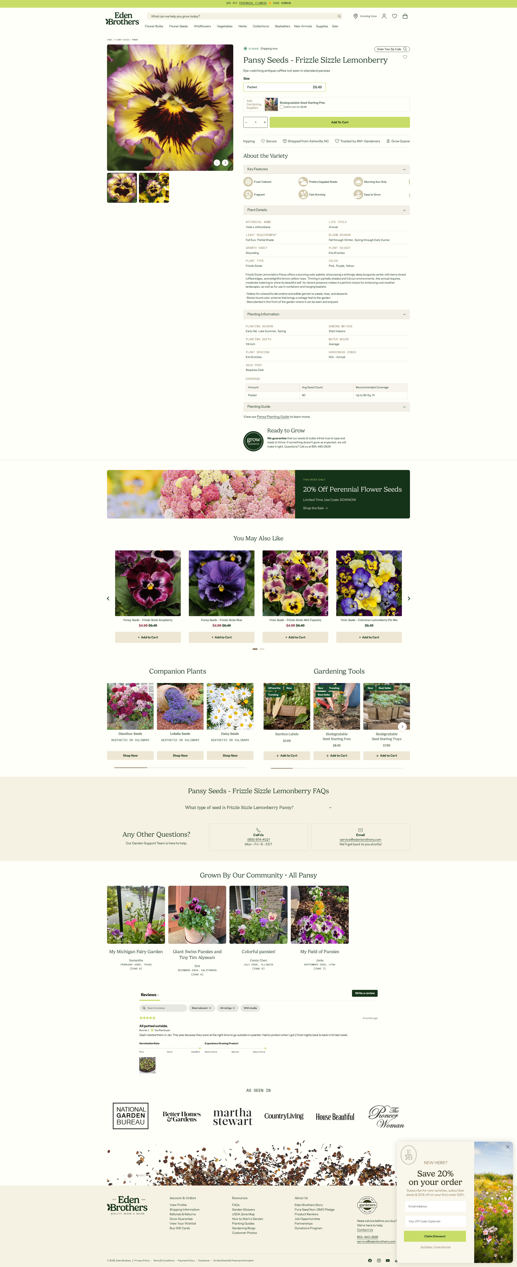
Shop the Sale (313, 508)
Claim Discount (435, 1236)
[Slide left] (217, 162)
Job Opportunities (307, 1219)
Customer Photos (244, 1233)
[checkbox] (250, 1008)
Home (109, 39)
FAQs (236, 1205)
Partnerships (304, 1223)
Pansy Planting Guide (273, 417)
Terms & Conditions (163, 1260)
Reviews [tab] (150, 994)
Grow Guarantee (181, 1219)
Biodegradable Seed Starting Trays (386, 736)
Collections (261, 26)
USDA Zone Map (243, 1214)
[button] (155, 26)
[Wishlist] (394, 16)
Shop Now (130, 755)
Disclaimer (204, 1260)
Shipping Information (185, 1209)
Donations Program (308, 1228)
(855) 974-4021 (258, 839)
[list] (258, 837)
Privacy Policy (142, 1260)
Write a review (365, 993)
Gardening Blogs (243, 1228)
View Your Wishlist (183, 1223)
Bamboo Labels (286, 734)
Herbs (243, 26)
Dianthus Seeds (130, 734)
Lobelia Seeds (180, 734)
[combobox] (244, 16)
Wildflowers (202, 26)
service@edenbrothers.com (360, 839)
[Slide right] (225, 162)
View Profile (178, 1205)
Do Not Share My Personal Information (233, 1260)
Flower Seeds (178, 26)
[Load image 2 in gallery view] (154, 188)
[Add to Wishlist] (405, 56)
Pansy (135, 39)
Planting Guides (243, 1223)
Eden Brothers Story (309, 1205)
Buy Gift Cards (180, 1228)
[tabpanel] (258, 1039)
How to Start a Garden (247, 1219)
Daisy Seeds (230, 734)
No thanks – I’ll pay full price (436, 1247)
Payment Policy (186, 1260)
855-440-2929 (367, 1237)
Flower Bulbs (154, 26)
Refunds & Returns (183, 1214)
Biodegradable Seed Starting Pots (337, 736)
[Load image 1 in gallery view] (122, 188)
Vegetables (224, 26)
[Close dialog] (507, 1146)
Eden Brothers (123, 1260)
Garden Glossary (243, 1209)
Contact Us (365, 1230)
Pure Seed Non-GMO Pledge (314, 1209)
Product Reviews (306, 1214)
